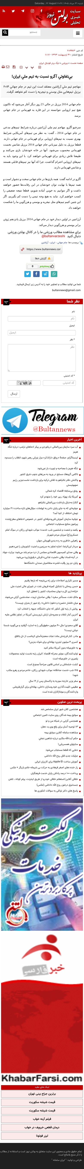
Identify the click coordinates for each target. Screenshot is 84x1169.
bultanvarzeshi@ (53, 236)
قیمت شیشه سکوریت (42, 1102)
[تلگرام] (42, 420)
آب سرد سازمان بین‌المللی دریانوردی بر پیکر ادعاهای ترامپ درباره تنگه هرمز (43, 449)
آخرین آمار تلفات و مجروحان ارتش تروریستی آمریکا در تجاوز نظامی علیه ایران (41, 617)
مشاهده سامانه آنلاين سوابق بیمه (61, 733)
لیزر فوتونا (42, 1136)
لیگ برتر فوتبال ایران (49, 63)
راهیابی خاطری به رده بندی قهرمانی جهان (57, 541)
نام (73, 311)
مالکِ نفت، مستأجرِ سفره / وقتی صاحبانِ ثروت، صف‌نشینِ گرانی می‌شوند (41, 597)
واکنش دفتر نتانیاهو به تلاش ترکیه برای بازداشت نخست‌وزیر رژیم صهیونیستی (45, 482)
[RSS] (3, 11)
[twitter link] (27, 274)
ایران (52, 242)
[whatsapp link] (54, 274)
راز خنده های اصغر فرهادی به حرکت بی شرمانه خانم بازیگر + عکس (44, 767)
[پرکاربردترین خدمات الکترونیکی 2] (42, 864)
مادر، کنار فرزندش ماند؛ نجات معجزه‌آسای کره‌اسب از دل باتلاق (46, 636)
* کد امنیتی (69, 376)
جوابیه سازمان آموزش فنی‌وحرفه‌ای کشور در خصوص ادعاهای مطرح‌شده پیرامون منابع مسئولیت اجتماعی (41, 521)
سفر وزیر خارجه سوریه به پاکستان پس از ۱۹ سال (53, 681)
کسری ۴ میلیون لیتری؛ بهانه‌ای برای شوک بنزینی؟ (53, 642)
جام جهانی (62, 242)
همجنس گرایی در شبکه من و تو (62, 721)
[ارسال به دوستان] (7, 67)
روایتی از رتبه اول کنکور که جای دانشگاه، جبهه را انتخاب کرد (47, 609)
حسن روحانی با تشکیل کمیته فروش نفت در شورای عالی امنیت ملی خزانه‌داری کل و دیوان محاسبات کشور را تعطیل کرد (44, 588)
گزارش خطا (41, 258)
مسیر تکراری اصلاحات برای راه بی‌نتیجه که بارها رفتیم (51, 581)
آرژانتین (44, 242)
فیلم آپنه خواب (42, 1119)
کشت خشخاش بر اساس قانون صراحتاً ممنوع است (52, 664)
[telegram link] (45, 274)
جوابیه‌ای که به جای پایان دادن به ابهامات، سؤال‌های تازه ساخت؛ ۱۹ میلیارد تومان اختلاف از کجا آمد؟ (40, 510)
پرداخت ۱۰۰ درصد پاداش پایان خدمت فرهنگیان (54, 773)
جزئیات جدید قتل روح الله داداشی (61, 756)
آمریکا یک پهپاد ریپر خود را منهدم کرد (59, 497)
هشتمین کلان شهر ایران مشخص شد (59, 709)
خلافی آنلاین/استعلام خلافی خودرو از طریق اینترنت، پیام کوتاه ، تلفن (43, 779)
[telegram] (22, 11)
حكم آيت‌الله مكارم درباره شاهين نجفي (58, 738)
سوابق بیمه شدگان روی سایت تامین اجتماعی (55, 715)
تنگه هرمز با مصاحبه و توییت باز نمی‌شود (57, 468)
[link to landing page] (62, 17)
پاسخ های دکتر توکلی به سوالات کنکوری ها (56, 791)
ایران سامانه (59, 1160)
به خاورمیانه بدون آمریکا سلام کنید (61, 648)
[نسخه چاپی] (3, 67)
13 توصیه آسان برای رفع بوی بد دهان (59, 727)
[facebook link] (36, 274)
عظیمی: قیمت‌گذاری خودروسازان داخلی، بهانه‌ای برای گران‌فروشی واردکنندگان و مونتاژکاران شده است (45, 689)
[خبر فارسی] (42, 1007)
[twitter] (13, 11)
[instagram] (32, 11)
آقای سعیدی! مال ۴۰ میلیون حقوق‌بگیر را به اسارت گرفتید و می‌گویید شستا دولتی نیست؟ (41, 628)
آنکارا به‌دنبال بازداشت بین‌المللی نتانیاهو (58, 503)
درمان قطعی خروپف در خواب (42, 1127)
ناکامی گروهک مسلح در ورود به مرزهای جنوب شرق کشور (49, 474)
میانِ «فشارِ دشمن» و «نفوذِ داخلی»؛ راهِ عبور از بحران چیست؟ (46, 603)
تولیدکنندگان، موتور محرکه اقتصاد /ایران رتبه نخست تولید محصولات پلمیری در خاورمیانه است (43, 656)
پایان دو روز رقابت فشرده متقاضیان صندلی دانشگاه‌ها (51, 563)
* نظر (72, 340)
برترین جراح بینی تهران (42, 1094)
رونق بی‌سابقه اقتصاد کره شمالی (62, 491)
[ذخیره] (14, 66)
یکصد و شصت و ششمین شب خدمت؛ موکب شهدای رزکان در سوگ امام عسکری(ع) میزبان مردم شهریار (41, 532)
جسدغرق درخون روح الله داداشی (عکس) (57, 785)
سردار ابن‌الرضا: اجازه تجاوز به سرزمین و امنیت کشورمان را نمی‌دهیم (43, 546)
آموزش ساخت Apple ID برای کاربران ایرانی (56, 762)
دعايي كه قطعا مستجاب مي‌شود (62, 750)
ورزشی (65, 63)
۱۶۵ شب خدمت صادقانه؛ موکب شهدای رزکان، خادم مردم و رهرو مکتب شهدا (42, 672)
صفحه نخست (76, 63)
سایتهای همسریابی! (68, 744)
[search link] (5, 33)
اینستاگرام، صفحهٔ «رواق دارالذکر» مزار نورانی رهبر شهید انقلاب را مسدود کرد (41, 460)
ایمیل (72, 326)
